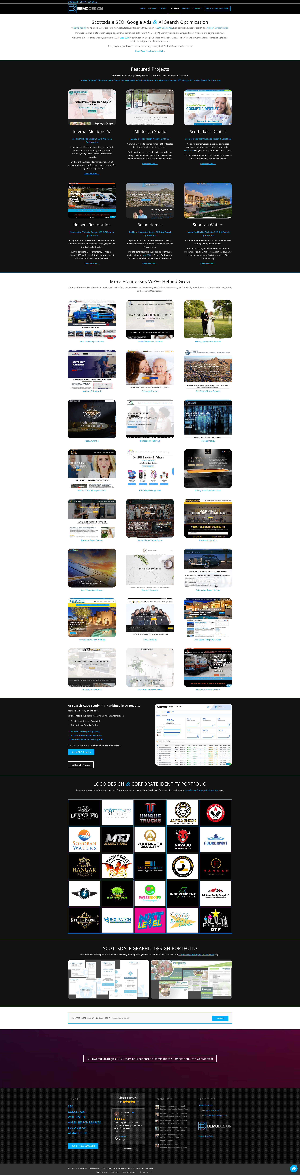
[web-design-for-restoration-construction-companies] (208, 667)
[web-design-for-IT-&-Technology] (208, 419)
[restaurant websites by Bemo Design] (92, 419)
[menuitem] (142, 9)
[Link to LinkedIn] (144, 1172)
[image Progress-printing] (192, 980)
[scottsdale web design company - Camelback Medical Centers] (92, 369)
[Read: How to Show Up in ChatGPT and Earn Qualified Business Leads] (157, 1128)
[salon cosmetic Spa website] (150, 617)
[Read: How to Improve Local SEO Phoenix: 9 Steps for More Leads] (157, 1146)
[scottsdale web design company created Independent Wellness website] (150, 319)
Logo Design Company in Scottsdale (201, 790)
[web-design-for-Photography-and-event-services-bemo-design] (208, 319)
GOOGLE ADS (76, 1112)
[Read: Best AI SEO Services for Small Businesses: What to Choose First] (157, 1107)
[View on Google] (116, 1113)
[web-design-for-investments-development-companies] (150, 667)
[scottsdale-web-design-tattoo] (150, 518)
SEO (159, 27)
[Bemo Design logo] (85, 9)
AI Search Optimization (217, 27)
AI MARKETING (78, 1133)
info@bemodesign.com (216, 1115)
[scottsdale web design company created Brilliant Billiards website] (208, 468)
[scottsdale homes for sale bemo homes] (208, 617)
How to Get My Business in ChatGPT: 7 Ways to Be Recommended (171, 1138)
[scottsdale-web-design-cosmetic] (150, 568)
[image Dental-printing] (109, 980)
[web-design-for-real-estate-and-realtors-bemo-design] (208, 369)
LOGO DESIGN (77, 1128)
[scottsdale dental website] (208, 107)
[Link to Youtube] (147, 1172)
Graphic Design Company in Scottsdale (196, 954)
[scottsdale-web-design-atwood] (208, 568)
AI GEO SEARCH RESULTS (84, 1122)
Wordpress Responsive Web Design (124, 1168)
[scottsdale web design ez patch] (92, 617)
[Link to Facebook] (140, 1172)
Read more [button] (119, 1131)
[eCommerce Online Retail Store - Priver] (150, 369)
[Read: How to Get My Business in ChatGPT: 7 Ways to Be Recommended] (157, 1136)
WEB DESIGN (76, 1117)
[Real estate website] (150, 200)
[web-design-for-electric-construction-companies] (92, 667)
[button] (294, 1168)
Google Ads (167, 27)
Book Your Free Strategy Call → (150, 51)
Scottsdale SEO (108, 22)
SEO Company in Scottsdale (144, 1168)
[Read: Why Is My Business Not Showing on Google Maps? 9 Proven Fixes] (157, 1114)
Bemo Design (80, 27)
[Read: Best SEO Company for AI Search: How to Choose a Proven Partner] (157, 1121)
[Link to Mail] (151, 1172)
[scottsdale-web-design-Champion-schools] (208, 518)
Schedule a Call (205, 1136)
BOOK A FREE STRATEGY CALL (82, 1)
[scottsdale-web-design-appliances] (92, 518)
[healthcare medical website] (92, 468)
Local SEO (124, 37)
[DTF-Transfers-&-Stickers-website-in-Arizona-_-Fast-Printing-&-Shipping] (150, 468)
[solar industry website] (92, 568)
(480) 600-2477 (213, 1110)
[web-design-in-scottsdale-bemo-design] (150, 419)
